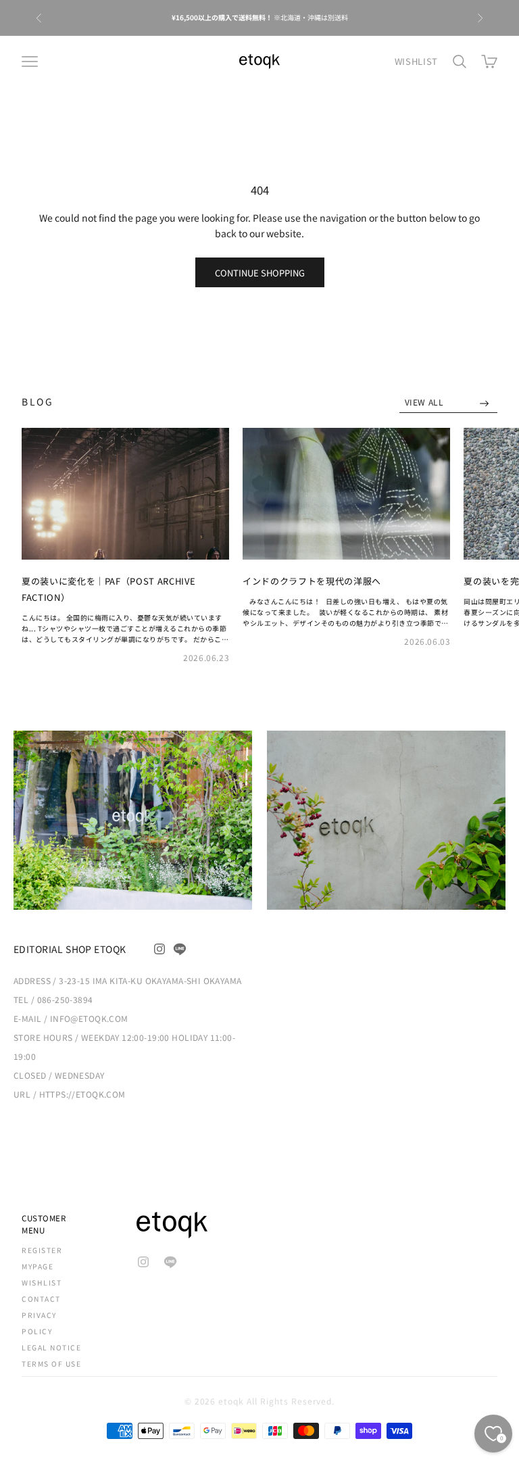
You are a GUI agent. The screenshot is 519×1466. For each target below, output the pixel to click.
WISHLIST (416, 61)
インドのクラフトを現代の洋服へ (312, 581)
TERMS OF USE (51, 1364)
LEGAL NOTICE (51, 1347)
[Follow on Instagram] (159, 949)
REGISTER (42, 1250)
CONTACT (41, 1299)
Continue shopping (260, 272)
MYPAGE (37, 1266)
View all (425, 402)
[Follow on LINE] (180, 949)
